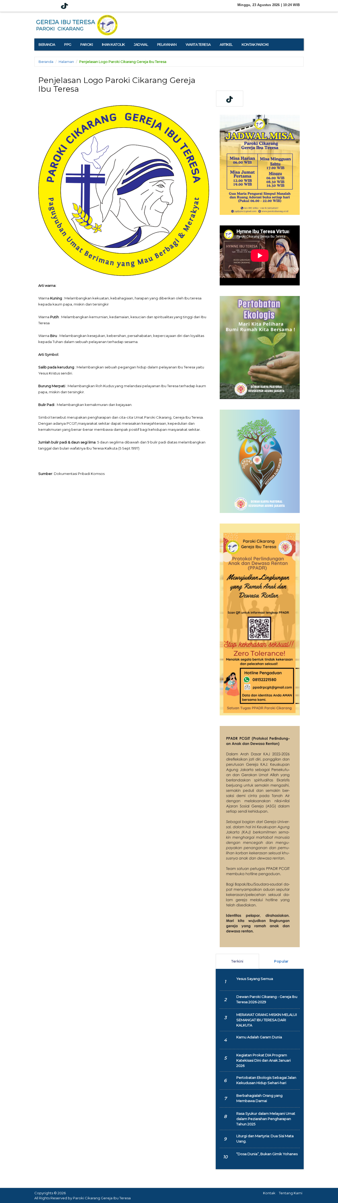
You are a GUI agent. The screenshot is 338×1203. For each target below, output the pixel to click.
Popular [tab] (281, 961)
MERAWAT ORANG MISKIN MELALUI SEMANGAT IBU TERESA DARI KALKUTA (266, 1019)
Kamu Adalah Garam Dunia (259, 1037)
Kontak (269, 1193)
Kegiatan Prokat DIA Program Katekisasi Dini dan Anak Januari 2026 (263, 1060)
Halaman (66, 61)
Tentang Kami (290, 1193)
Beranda (46, 61)
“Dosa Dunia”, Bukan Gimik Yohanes (267, 1154)
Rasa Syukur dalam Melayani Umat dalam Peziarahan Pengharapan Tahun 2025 (265, 1118)
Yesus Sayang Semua (254, 979)
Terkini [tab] (237, 961)
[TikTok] (64, 6)
